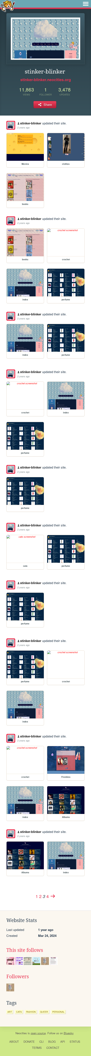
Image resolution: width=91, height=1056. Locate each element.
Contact (52, 1048)
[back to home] (7, 6)
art (9, 1011)
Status (75, 1042)
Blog (52, 1042)
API (62, 1042)
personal (58, 1011)
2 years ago (23, 127)
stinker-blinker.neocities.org (45, 79)
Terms (37, 1048)
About (14, 1042)
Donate (29, 1042)
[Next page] (52, 896)
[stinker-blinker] (10, 125)
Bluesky (69, 1033)
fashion (31, 1011)
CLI (41, 1042)
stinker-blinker (30, 123)
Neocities (21, 1033)
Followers (17, 976)
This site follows (24, 950)
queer (44, 1011)
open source (38, 1033)
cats (19, 1011)
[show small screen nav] (85, 4)
